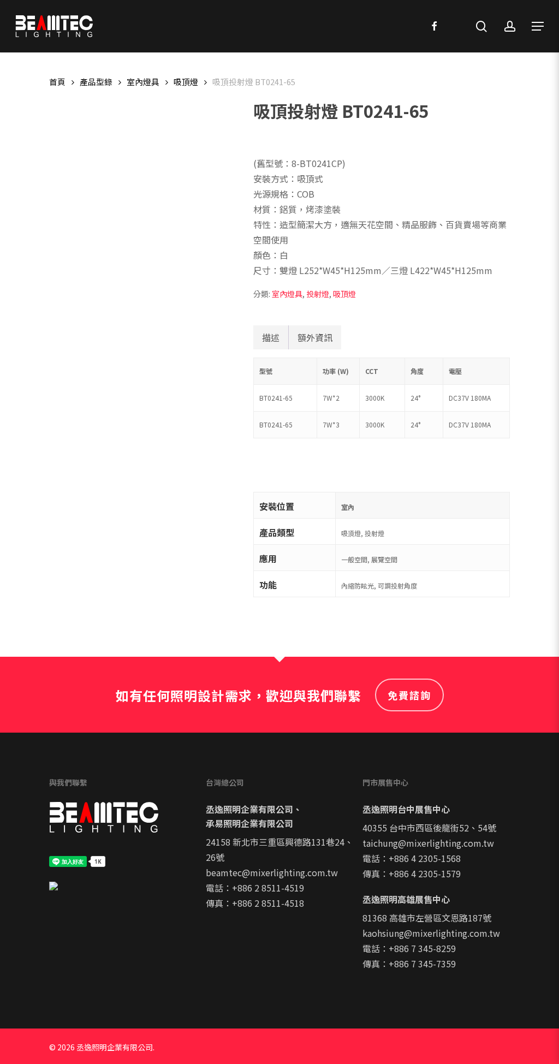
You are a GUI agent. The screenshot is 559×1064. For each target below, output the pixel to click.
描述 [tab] (271, 337)
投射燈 (317, 293)
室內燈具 (143, 81)
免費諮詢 (409, 695)
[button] (538, 26)
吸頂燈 (186, 81)
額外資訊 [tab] (315, 337)
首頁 (57, 81)
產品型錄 (96, 81)
